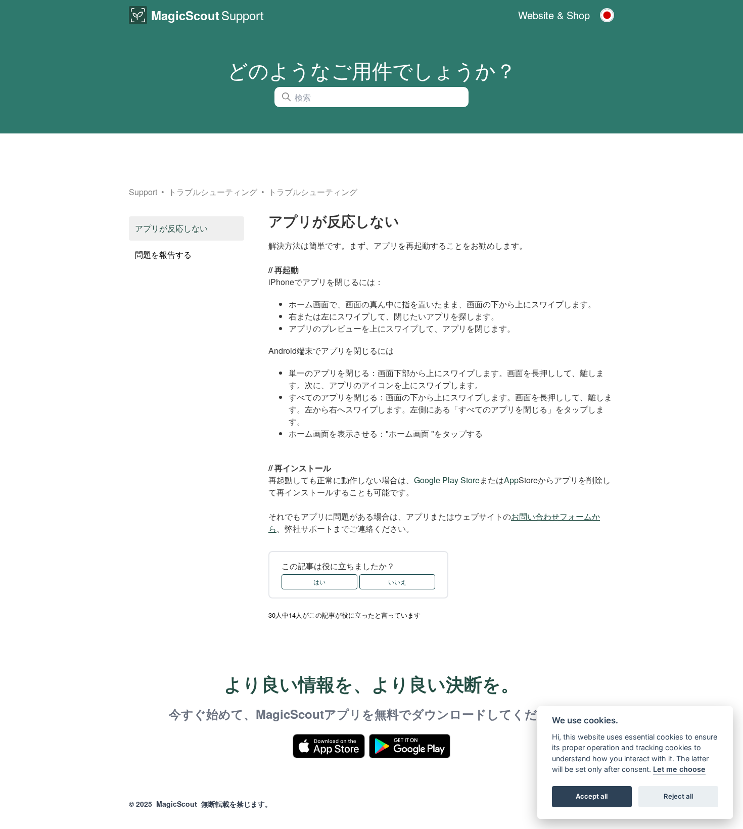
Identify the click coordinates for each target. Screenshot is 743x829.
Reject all (678, 797)
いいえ (397, 581)
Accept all (592, 797)
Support (143, 192)
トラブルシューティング (213, 192)
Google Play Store (447, 480)
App (511, 480)
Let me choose (679, 769)
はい (319, 581)
